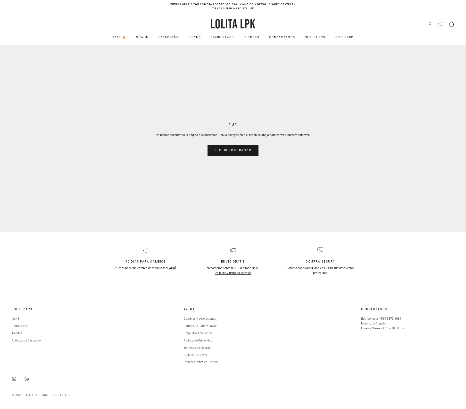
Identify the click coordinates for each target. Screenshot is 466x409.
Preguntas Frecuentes (198, 333)
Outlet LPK (315, 37)
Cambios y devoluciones (200, 318)
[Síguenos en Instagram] (14, 378)
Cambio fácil (20, 326)
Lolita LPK (61, 395)
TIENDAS (251, 37)
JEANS (195, 37)
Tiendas (17, 333)
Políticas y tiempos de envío (233, 273)
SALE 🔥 (119, 37)
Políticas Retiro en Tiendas (201, 362)
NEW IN (142, 37)
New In (16, 318)
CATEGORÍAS (169, 37)
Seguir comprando (233, 150)
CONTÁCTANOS (282, 37)
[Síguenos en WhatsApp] (26, 378)
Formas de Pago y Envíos (200, 326)
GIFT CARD (344, 37)
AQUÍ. (172, 268)
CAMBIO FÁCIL (223, 37)
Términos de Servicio (197, 347)
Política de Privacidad (198, 340)
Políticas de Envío (195, 355)
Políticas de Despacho (26, 340)
